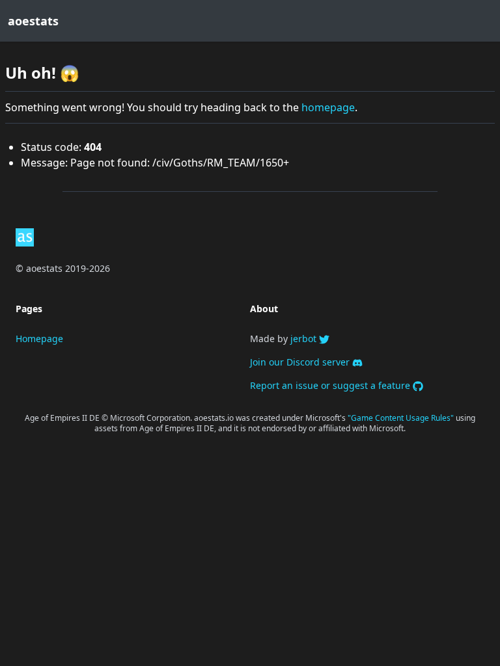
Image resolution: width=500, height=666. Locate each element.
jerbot (304, 338)
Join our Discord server (301, 362)
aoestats (33, 21)
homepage (328, 107)
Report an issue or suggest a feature (331, 385)
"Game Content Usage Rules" (402, 417)
